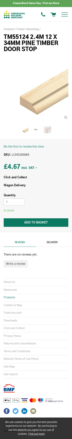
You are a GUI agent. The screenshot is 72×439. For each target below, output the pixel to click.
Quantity (10, 195)
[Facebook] (6, 411)
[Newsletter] (33, 411)
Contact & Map (13, 305)
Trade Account (13, 312)
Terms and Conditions (17, 351)
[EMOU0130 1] (36, 129)
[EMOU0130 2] (47, 129)
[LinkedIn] (24, 411)
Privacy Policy (12, 336)
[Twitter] (15, 411)
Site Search (11, 374)
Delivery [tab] (52, 242)
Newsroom (10, 289)
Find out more (36, 434)
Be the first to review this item (24, 146)
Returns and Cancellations (20, 343)
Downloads (10, 320)
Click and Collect (14, 328)
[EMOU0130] (36, 87)
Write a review (15, 263)
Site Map (9, 366)
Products (9, 297)
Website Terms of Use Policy (21, 359)
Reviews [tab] (20, 242)
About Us (9, 282)
